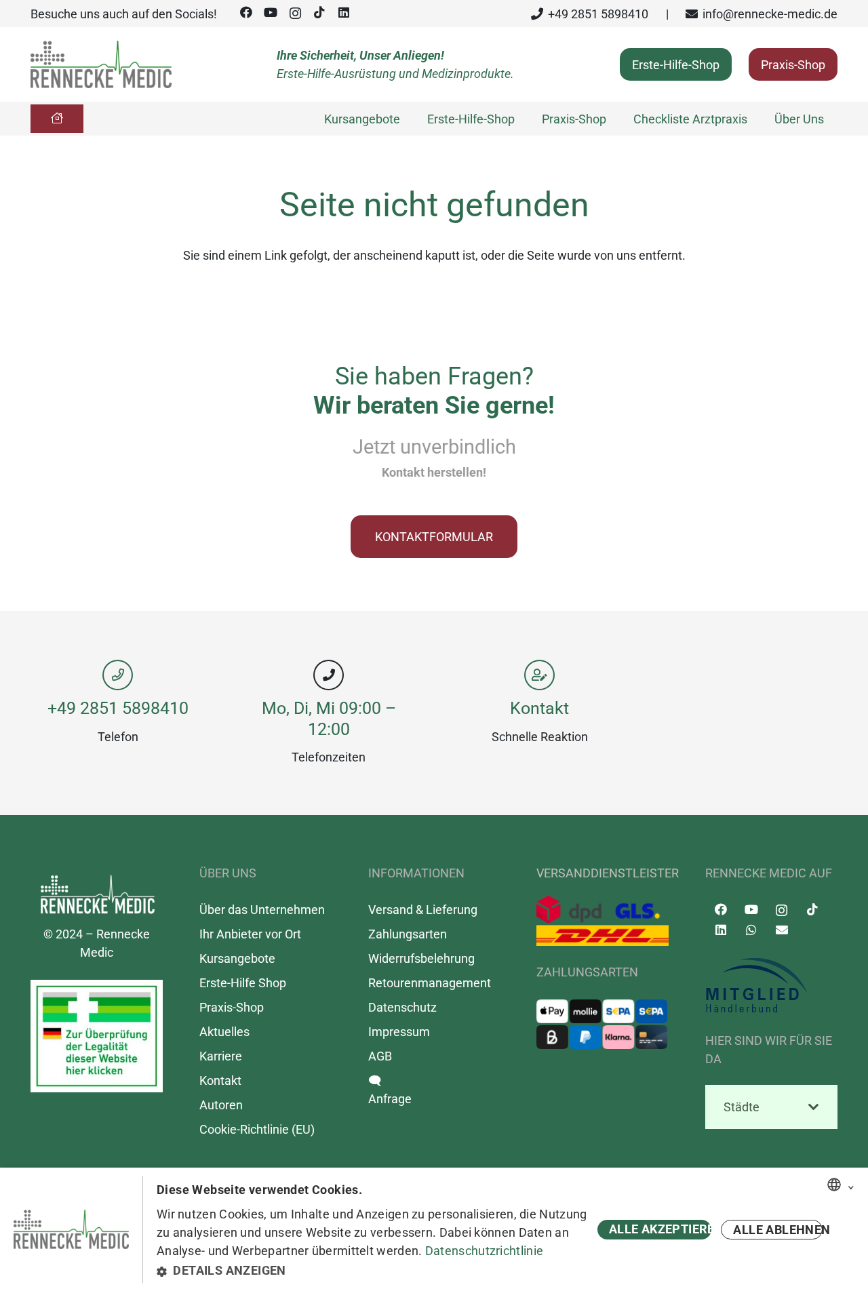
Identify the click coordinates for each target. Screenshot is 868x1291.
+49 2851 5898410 (118, 708)
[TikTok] (319, 12)
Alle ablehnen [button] (778, 1230)
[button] (375, 1270)
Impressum (399, 1032)
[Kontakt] (539, 675)
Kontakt (539, 708)
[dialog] (434, 1229)
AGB (380, 1056)
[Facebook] (246, 12)
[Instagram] (295, 13)
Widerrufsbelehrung (421, 958)
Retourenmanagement (429, 983)
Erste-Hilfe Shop (242, 983)
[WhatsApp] (751, 930)
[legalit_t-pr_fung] (97, 1036)
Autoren (221, 1105)
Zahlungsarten (407, 934)
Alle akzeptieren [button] (660, 1229)
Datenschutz (402, 1007)
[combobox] (834, 1184)
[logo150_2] (771, 985)
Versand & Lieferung (422, 909)
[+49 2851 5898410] (118, 675)
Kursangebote (237, 958)
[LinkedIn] (344, 12)
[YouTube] (270, 12)
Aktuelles (224, 1032)
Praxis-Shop (231, 1007)
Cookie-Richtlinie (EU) (257, 1129)
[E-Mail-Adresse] (781, 930)
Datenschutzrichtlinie (484, 1251)
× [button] (851, 1185)
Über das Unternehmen (262, 909)
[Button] (57, 118)
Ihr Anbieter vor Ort (250, 934)
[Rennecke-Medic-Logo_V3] (101, 64)
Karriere (220, 1056)
